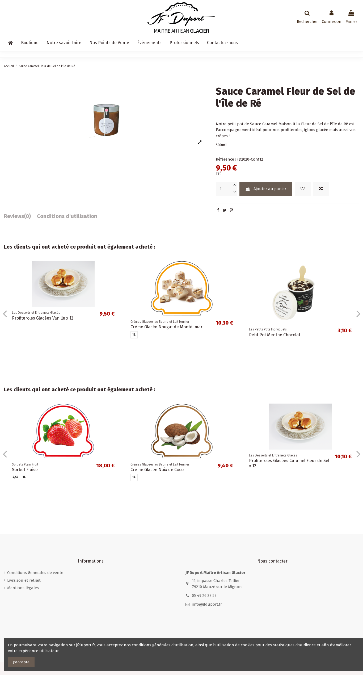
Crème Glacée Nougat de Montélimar (166, 326)
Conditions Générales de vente (35, 572)
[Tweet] (224, 210)
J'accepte (21, 662)
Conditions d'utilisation (67, 216)
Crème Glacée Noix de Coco (157, 469)
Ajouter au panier (270, 188)
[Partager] (218, 210)
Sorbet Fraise (25, 469)
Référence (225, 159)
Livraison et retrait (24, 580)
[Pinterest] (231, 210)
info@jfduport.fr (207, 604)
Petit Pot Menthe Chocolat (274, 334)
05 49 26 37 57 (204, 595)
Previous (5, 313)
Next (358, 313)
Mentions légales (23, 587)
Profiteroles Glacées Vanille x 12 (42, 318)
